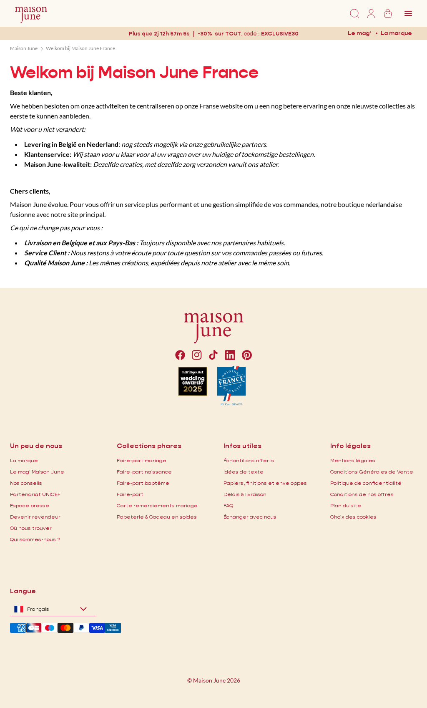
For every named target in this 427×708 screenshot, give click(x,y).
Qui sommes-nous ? (35, 539)
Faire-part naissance (144, 472)
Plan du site (345, 505)
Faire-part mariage (141, 460)
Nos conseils (26, 483)
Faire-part (130, 494)
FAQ (228, 505)
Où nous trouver (31, 528)
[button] (280, 33)
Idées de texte (244, 472)
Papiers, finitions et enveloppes (265, 483)
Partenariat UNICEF (35, 494)
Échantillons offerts (249, 460)
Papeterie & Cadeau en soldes (157, 517)
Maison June (24, 48)
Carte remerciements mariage (157, 505)
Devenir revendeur (35, 517)
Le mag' (359, 33)
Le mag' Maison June (37, 472)
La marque (396, 33)
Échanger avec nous (250, 517)
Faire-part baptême (143, 483)
